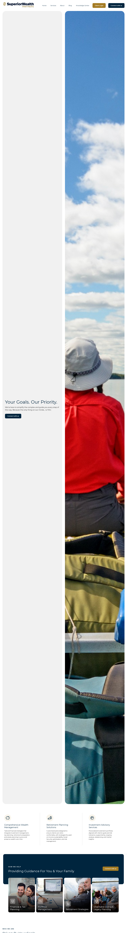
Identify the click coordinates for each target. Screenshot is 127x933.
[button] (44, 5)
